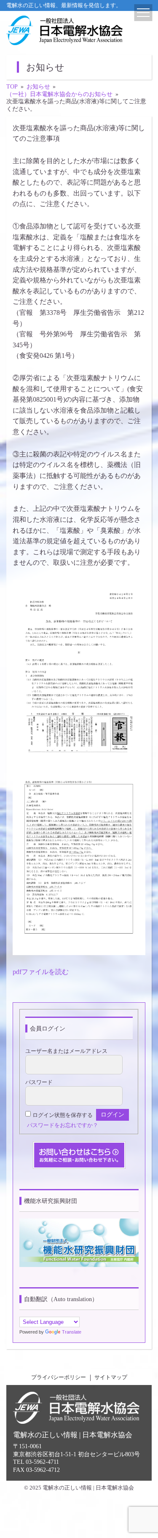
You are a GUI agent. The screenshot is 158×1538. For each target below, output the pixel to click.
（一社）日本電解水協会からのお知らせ (59, 94)
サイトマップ (110, 1377)
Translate (71, 1331)
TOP (12, 86)
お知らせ (38, 86)
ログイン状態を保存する (62, 1115)
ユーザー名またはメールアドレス (66, 1051)
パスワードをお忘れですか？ (62, 1125)
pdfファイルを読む (41, 971)
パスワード (39, 1082)
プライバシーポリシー (58, 1377)
